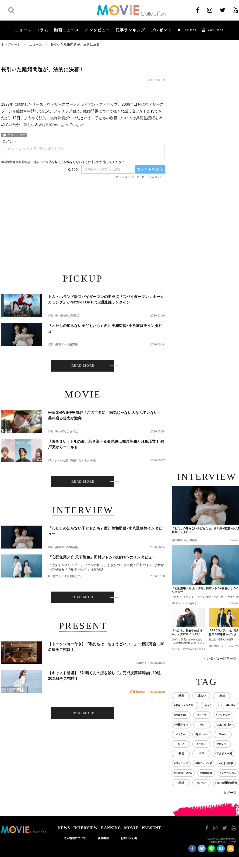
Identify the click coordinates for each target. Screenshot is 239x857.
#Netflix (53, 315)
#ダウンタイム (69, 431)
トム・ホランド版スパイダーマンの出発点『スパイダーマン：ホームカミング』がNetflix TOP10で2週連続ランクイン (106, 299)
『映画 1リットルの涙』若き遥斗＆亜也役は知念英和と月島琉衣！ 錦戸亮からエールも (106, 444)
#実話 (181, 782)
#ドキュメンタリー (185, 705)
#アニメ (201, 743)
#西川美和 (54, 344)
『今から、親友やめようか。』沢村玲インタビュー (187, 632)
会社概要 (103, 838)
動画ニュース (66, 30)
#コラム (180, 734)
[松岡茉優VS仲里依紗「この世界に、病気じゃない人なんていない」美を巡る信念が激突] (21, 421)
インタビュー (97, 30)
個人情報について (75, 838)
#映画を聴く (181, 715)
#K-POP (201, 782)
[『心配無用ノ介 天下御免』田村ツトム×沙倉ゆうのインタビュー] (21, 566)
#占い (181, 743)
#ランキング (223, 715)
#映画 (181, 695)
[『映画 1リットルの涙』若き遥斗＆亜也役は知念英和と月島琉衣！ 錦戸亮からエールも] (21, 450)
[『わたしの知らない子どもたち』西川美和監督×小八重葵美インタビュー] (21, 334)
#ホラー (209, 705)
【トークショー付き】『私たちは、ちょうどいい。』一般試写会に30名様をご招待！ (106, 646)
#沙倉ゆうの (73, 576)
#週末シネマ (202, 734)
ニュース (35, 44)
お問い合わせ (129, 838)
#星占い (201, 695)
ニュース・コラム (32, 30)
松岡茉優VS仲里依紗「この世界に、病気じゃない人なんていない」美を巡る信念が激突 (105, 415)
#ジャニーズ (181, 763)
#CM (201, 753)
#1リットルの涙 (58, 460)
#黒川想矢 (214, 645)
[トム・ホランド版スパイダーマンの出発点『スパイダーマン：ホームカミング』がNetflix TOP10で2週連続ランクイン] (21, 305)
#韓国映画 (206, 772)
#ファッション (228, 772)
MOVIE (131, 828)
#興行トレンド (203, 763)
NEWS (64, 828)
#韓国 (181, 753)
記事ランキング (130, 30)
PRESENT (151, 828)
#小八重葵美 (70, 344)
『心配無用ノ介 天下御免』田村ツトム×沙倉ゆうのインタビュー (102, 557)
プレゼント (161, 30)
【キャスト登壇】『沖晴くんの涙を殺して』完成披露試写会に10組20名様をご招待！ (104, 675)
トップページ (11, 44)
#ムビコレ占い (224, 724)
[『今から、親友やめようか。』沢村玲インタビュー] (188, 617)
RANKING (111, 828)
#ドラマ (202, 715)
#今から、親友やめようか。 (186, 649)
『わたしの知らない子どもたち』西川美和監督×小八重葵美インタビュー (105, 328)
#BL (202, 724)
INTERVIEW (85, 828)
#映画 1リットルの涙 (82, 460)
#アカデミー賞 (223, 753)
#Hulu (222, 734)
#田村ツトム (56, 576)
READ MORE (83, 365)
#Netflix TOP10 (69, 315)
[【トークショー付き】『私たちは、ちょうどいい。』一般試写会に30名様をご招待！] (21, 652)
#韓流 (222, 695)
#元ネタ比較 (226, 763)
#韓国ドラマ (181, 724)
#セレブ (221, 743)
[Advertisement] (83, 225)
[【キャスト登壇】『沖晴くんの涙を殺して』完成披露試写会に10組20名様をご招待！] (21, 681)
